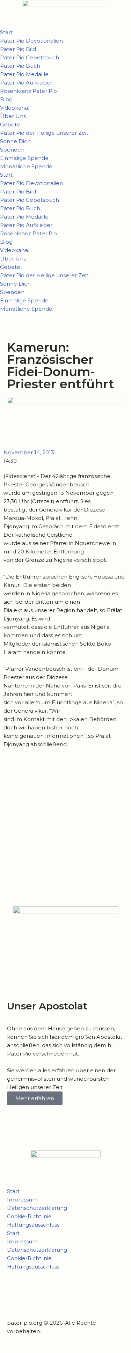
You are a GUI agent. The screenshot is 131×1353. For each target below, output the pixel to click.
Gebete (10, 124)
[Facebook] (15, 1293)
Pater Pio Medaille (24, 74)
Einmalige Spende (24, 158)
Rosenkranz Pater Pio (28, 91)
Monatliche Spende (26, 166)
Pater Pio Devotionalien (31, 40)
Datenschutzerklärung (37, 1208)
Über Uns (13, 116)
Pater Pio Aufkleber (26, 82)
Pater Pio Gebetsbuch (29, 57)
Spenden (12, 149)
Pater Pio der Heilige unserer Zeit (44, 133)
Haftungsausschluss (33, 1224)
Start (6, 32)
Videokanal (14, 107)
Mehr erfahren (34, 1098)
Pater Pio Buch (20, 65)
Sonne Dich (15, 141)
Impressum (22, 1199)
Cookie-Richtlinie (29, 1216)
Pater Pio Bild (18, 49)
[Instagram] (34, 1293)
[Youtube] (53, 1293)
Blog (6, 99)
